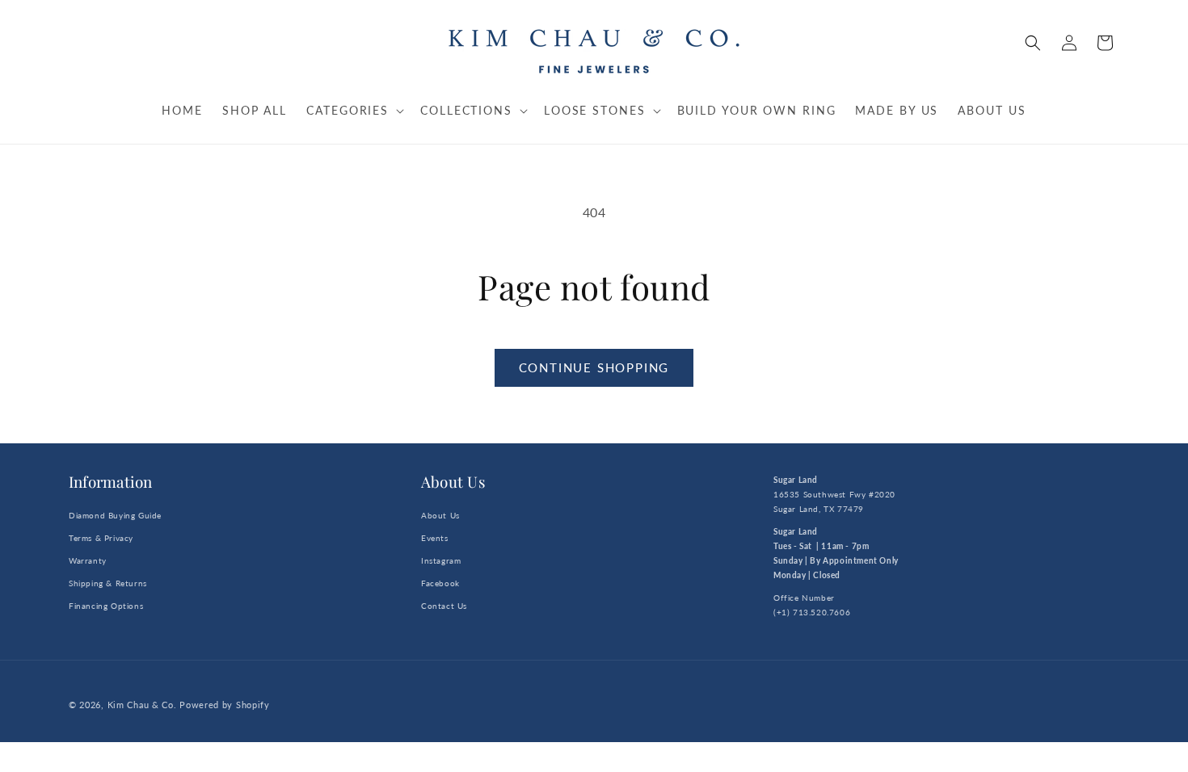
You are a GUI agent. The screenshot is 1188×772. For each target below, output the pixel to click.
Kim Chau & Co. (142, 704)
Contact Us (444, 605)
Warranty (88, 560)
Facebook (440, 583)
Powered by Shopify (224, 704)
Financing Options (106, 605)
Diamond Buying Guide (115, 515)
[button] (1033, 43)
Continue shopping (594, 367)
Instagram (441, 560)
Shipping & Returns (108, 583)
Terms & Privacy (101, 538)
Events (435, 538)
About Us (440, 515)
